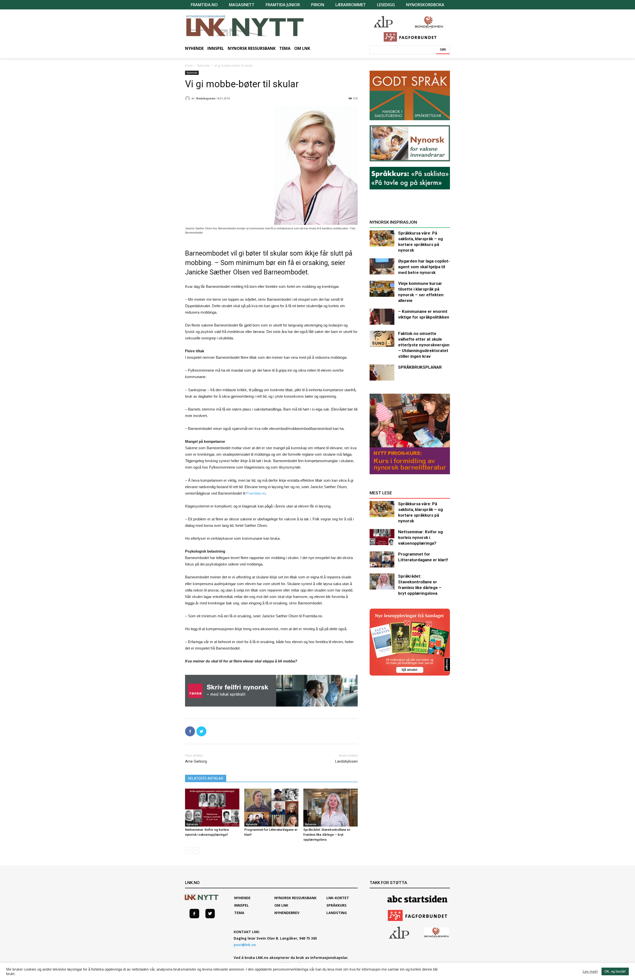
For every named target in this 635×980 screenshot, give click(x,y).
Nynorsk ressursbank (295, 897)
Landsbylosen (346, 761)
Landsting (336, 912)
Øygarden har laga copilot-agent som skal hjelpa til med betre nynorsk (424, 267)
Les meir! (590, 972)
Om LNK (281, 905)
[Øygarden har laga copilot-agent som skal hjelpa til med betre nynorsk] (382, 266)
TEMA (239, 912)
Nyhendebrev (286, 912)
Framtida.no (256, 493)
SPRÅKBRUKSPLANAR (420, 367)
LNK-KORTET (337, 897)
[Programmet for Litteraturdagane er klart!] (271, 808)
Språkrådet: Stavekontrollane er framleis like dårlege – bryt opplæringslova (326, 834)
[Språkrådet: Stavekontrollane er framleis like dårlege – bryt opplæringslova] (330, 808)
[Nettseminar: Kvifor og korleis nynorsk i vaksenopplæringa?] (212, 808)
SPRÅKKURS (336, 905)
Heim (188, 65)
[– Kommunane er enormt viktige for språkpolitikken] (382, 317)
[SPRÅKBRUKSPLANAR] (382, 372)
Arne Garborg (196, 761)
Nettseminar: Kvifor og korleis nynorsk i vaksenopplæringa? (420, 537)
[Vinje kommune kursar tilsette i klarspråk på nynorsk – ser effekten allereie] (382, 289)
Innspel (241, 905)
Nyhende (203, 65)
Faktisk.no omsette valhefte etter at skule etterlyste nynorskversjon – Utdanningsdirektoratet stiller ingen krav (423, 345)
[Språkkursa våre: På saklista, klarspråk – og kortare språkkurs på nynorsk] (382, 238)
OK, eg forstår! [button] (615, 971)
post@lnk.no (245, 944)
